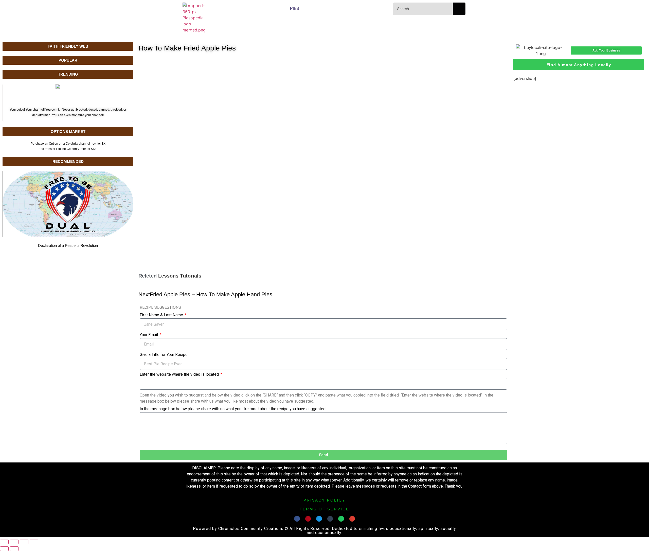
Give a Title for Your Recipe (164, 355)
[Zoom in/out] (4, 542)
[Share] (24, 542)
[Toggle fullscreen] (14, 542)
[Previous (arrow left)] (4, 548)
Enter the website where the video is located (180, 374)
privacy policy (324, 500)
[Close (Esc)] (34, 542)
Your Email (149, 335)
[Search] (459, 9)
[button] (297, 519)
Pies (294, 8)
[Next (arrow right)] (14, 548)
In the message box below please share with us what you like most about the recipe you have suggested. (233, 409)
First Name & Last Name (162, 315)
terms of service (324, 509)
